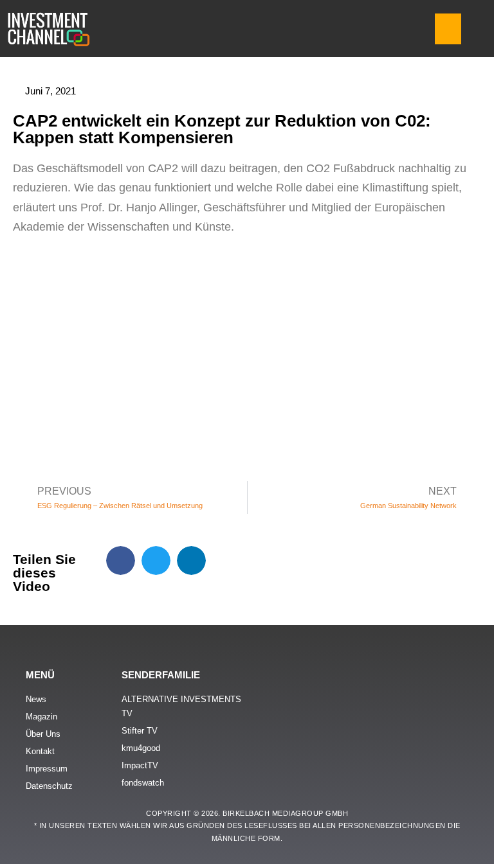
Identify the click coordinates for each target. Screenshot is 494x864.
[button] (448, 28)
